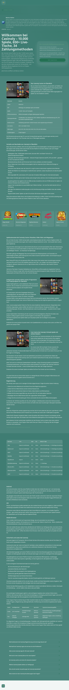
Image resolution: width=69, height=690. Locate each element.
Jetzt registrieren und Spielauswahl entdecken (18, 427)
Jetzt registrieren (52, 60)
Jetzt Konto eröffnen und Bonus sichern (13, 71)
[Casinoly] (3, 2)
